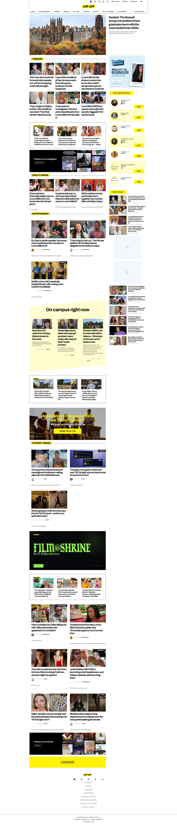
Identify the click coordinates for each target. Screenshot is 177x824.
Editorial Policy (88, 796)
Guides (95, 11)
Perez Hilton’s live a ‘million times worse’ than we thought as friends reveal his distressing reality (90, 395)
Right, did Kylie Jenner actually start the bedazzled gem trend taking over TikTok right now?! (49, 717)
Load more (67, 762)
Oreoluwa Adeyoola (128, 165)
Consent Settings (88, 803)
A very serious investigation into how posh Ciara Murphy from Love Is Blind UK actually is (67, 112)
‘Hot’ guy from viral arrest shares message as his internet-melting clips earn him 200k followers (47, 472)
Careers (88, 790)
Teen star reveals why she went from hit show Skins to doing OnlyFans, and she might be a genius (49, 672)
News (33, 11)
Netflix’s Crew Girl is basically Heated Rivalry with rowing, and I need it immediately (47, 284)
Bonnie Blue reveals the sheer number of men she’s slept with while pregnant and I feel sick (136, 339)
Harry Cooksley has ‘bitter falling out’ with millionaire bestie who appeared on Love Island (49, 627)
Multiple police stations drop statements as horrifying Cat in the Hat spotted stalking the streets (86, 717)
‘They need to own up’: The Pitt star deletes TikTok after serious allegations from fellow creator (87, 243)
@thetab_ (38, 745)
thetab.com (85, 817)
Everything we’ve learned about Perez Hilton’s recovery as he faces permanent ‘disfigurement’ (136, 329)
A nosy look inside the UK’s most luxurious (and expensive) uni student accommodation (67, 593)
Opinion (86, 11)
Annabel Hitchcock (41, 349)
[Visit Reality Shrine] (127, 71)
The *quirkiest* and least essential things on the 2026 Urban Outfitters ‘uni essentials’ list (43, 593)
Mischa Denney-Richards (93, 358)
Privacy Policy (88, 807)
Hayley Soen (125, 100)
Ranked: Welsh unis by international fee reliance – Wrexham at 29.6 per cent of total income (93, 336)
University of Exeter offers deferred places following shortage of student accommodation (43, 394)
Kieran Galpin (77, 249)
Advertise (133, 1)
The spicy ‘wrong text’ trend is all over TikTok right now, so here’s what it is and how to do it (88, 472)
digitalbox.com (90, 821)
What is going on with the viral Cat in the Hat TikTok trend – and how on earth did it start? (48, 513)
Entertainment (44, 11)
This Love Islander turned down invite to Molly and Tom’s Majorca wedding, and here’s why (43, 141)
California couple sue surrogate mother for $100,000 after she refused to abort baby (136, 319)
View (139, 107)
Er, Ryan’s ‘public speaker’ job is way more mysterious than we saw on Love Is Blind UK (49, 243)
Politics (76, 11)
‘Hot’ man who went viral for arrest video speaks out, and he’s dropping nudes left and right (136, 199)
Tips (141, 1)
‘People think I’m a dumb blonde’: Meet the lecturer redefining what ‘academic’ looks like (91, 593)
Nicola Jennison (66, 355)
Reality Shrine (108, 11)
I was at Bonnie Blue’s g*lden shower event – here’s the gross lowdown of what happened (66, 83)
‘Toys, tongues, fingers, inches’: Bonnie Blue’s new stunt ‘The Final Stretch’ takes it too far (136, 229)
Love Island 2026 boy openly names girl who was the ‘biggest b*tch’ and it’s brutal (136, 298)
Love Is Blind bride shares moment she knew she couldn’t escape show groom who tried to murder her (92, 83)
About (88, 786)
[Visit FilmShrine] (68, 550)
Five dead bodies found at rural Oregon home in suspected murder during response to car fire (67, 395)
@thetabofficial (39, 162)
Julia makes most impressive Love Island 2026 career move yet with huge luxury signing (136, 309)
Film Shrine (122, 11)
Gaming (66, 11)
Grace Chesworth (39, 520)
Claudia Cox (38, 249)
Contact (125, 1)
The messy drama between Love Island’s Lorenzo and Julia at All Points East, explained (67, 141)
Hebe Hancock (39, 290)
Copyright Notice (88, 800)
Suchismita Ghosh (127, 139)
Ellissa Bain (77, 478)
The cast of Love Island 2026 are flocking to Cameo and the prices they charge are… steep (91, 141)
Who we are (115, 1)
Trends (57, 11)
